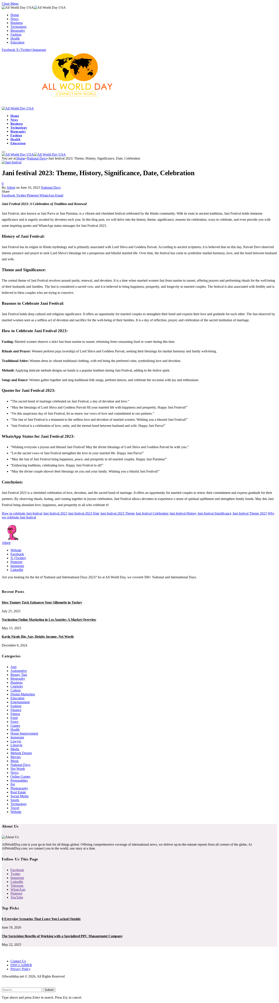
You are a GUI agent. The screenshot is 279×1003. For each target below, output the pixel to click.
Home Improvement (24, 733)
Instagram (17, 737)
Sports (14, 800)
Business (16, 23)
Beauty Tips (18, 675)
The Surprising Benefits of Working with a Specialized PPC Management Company (62, 936)
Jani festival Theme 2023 (249, 513)
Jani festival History (183, 513)
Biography (17, 30)
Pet (12, 784)
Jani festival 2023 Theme (117, 513)
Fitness (15, 714)
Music (14, 761)
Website (15, 812)
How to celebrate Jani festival (22, 513)
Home (14, 15)
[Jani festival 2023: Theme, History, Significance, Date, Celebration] (11, 162)
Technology (18, 27)
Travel (14, 808)
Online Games (20, 776)
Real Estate (18, 792)
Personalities (19, 780)
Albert (11, 187)
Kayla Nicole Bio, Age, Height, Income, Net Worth (38, 636)
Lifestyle (16, 745)
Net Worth (17, 769)
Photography (19, 788)
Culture (15, 690)
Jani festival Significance (214, 513)
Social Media (19, 796)
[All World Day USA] (61, 108)
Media (14, 749)
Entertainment (20, 702)
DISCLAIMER (21, 965)
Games (15, 725)
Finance (15, 710)
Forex (14, 722)
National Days (51, 187)
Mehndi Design (21, 753)
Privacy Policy (20, 969)
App (13, 667)
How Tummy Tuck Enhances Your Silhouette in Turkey (42, 602)
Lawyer (15, 741)
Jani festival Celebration (152, 513)
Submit (49, 989)
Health (15, 38)
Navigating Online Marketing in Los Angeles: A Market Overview (49, 619)
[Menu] (3, 151)
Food (14, 718)
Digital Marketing (22, 694)
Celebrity (16, 686)
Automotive (18, 671)
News (14, 19)
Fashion (15, 34)
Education (17, 42)
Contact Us (18, 961)
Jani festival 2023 (55, 513)
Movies (15, 757)
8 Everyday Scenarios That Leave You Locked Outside (41, 919)
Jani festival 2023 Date (83, 513)
